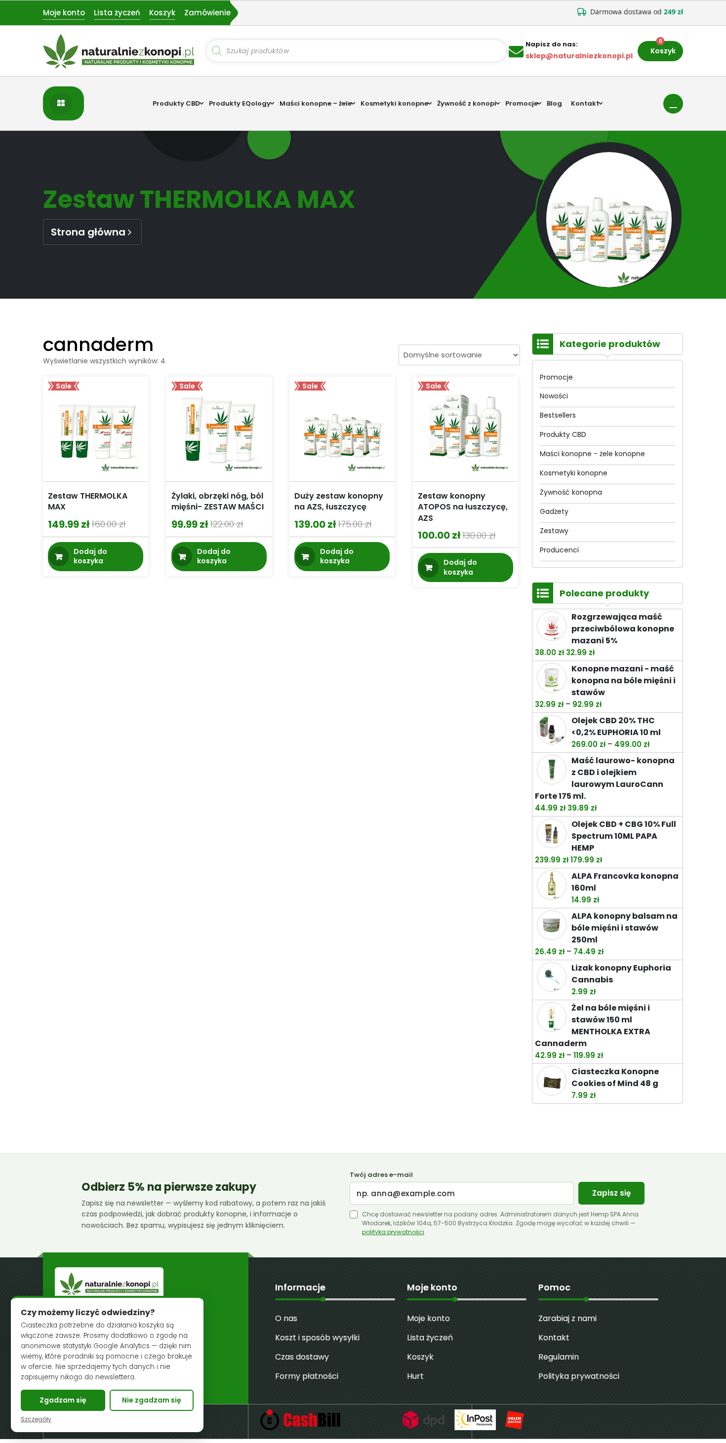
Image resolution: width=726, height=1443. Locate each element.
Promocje (521, 103)
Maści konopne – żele (316, 103)
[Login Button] (673, 104)
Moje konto (64, 12)
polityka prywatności (393, 1232)
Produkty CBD (176, 103)
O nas (286, 1318)
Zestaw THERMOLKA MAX (87, 501)
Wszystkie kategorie (63, 103)
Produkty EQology (240, 103)
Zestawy (554, 531)
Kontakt (585, 103)
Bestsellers (558, 415)
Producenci (559, 550)
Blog (554, 103)
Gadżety (554, 511)
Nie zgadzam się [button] (151, 1400)
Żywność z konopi (466, 103)
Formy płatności (306, 1376)
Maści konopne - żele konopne (592, 454)
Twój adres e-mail (381, 1174)
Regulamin (558, 1357)
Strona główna (88, 232)
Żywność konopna (571, 492)
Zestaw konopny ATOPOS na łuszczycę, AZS (463, 507)
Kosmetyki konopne (394, 103)
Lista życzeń (117, 12)
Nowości (554, 396)
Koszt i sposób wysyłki (317, 1337)
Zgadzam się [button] (63, 1400)
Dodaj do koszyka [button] (90, 556)
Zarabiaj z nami (567, 1318)
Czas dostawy (302, 1357)
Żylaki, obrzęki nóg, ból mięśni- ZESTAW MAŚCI (217, 501)
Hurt (415, 1376)
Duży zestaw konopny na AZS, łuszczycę (338, 501)
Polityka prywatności (578, 1376)
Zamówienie (207, 12)
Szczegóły (36, 1419)
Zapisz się (611, 1193)
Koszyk (162, 12)
